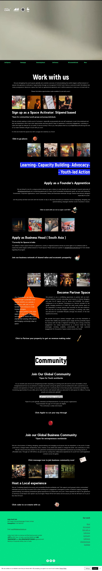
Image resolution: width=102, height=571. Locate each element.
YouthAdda (87, 545)
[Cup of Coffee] (78, 257)
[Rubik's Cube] (57, 504)
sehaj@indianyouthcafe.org (72, 247)
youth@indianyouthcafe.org (77, 125)
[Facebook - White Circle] (47, 560)
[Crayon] (79, 338)
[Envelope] (83, 459)
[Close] (100, 568)
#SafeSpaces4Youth (24, 191)
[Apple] (50, 422)
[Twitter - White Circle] (50, 560)
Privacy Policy (63, 568)
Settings (88, 568)
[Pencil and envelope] (74, 209)
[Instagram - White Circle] (54, 560)
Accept (95, 568)
